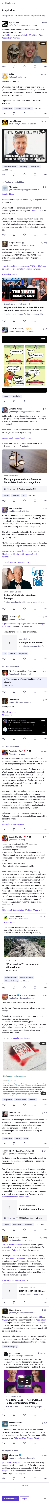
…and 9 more (38, 108)
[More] (45, 66)
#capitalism (7, 274)
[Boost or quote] (14, 66)
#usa (14, 274)
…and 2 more (42, 1100)
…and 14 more (7, 170)
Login (24, 1498)
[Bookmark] (35, 66)
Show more (8, 686)
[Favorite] (24, 66)
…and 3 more (32, 496)
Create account (10, 1498)
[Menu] (44, 1498)
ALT (43, 60)
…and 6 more (24, 981)
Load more (24, 1485)
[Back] (2, 3)
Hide (43, 43)
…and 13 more (39, 1225)
